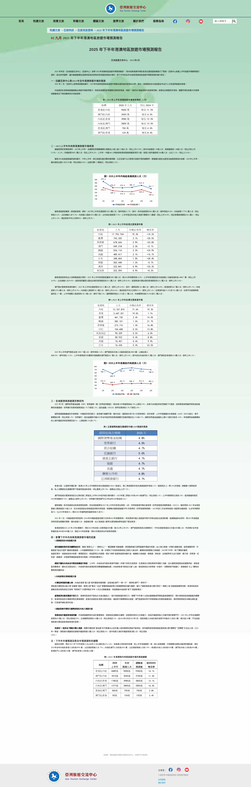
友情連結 (162, 780)
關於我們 (162, 783)
